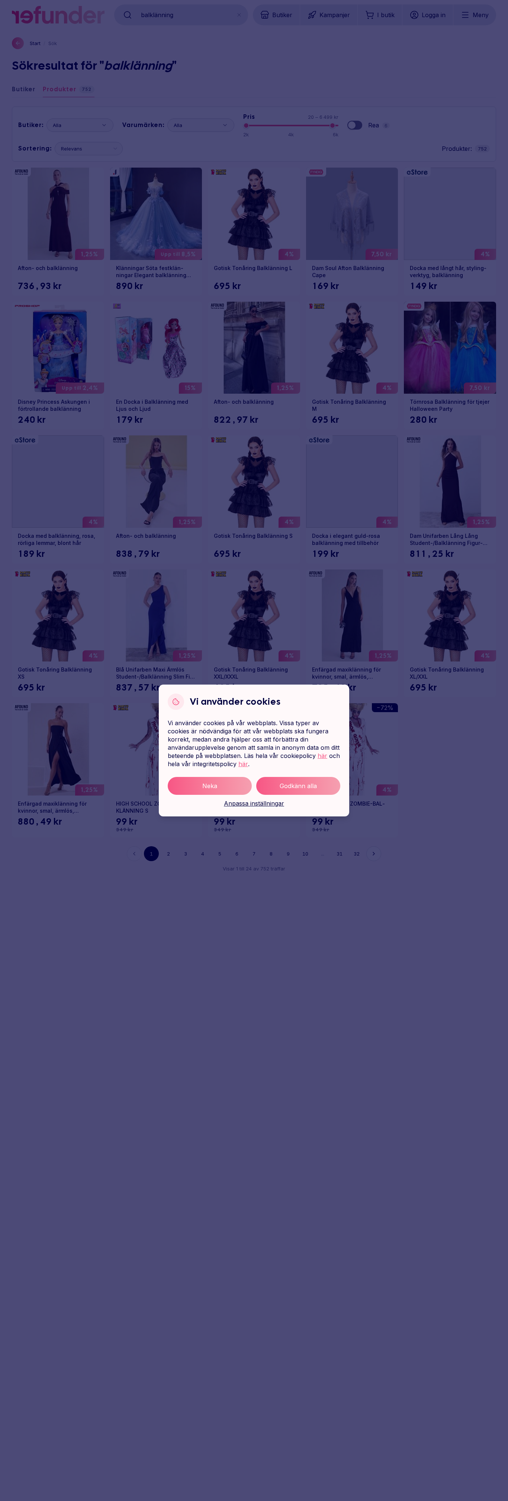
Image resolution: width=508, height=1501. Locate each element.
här (322, 755)
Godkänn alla (298, 786)
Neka (209, 786)
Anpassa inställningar (254, 803)
